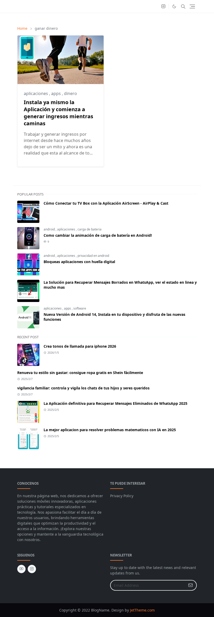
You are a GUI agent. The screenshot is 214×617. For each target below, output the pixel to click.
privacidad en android (93, 255)
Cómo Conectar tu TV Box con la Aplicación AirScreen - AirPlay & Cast (106, 203)
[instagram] (163, 6)
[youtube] (21, 569)
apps (56, 93)
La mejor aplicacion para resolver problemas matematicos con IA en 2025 (110, 429)
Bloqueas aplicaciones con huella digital (79, 261)
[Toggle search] (183, 6)
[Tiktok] (155, 6)
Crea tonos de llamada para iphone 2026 (80, 346)
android (50, 229)
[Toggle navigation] (192, 6)
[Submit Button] (190, 585)
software (79, 308)
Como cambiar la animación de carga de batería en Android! (98, 235)
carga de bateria (90, 229)
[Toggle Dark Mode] (174, 6)
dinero (70, 93)
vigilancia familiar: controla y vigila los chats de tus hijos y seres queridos (83, 387)
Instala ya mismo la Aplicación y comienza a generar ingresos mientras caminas (58, 113)
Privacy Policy (121, 495)
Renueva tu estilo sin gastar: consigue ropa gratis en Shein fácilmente (80, 372)
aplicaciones (36, 93)
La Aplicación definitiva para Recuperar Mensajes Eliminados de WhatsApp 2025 (115, 403)
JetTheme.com (142, 610)
